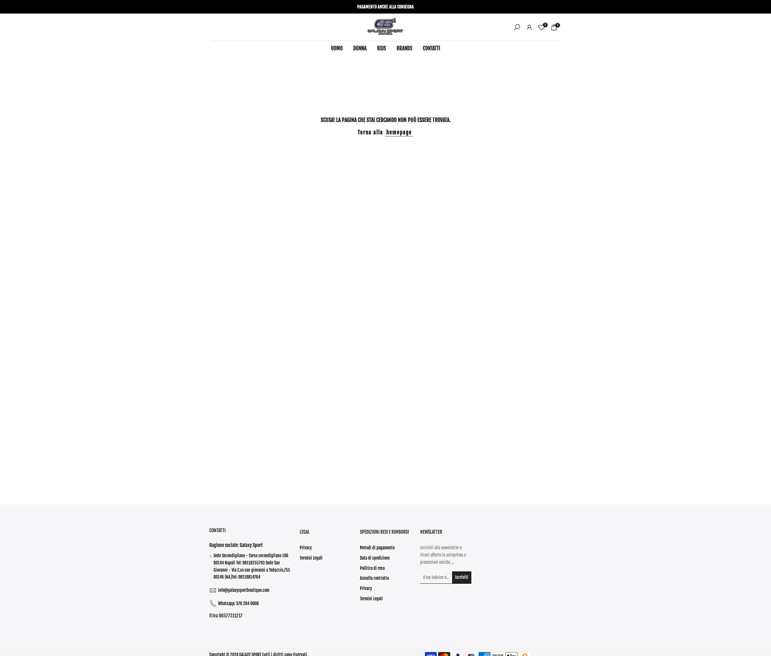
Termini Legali (311, 558)
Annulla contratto (374, 578)
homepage (399, 132)
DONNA (360, 48)
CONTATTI (431, 48)
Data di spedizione (375, 558)
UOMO (337, 48)
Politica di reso (372, 568)
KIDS (381, 48)
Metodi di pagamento (377, 547)
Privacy (306, 547)
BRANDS (404, 48)
